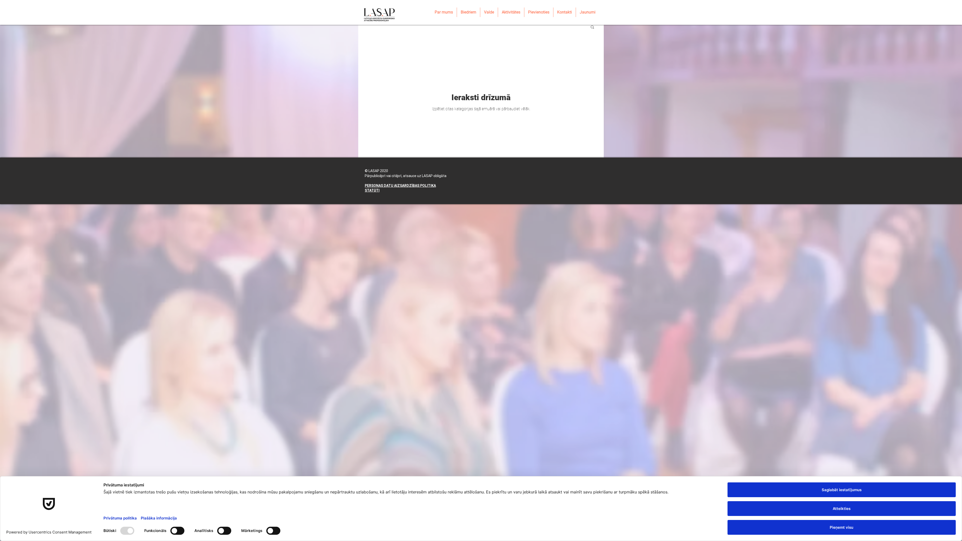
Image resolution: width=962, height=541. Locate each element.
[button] (592, 27)
